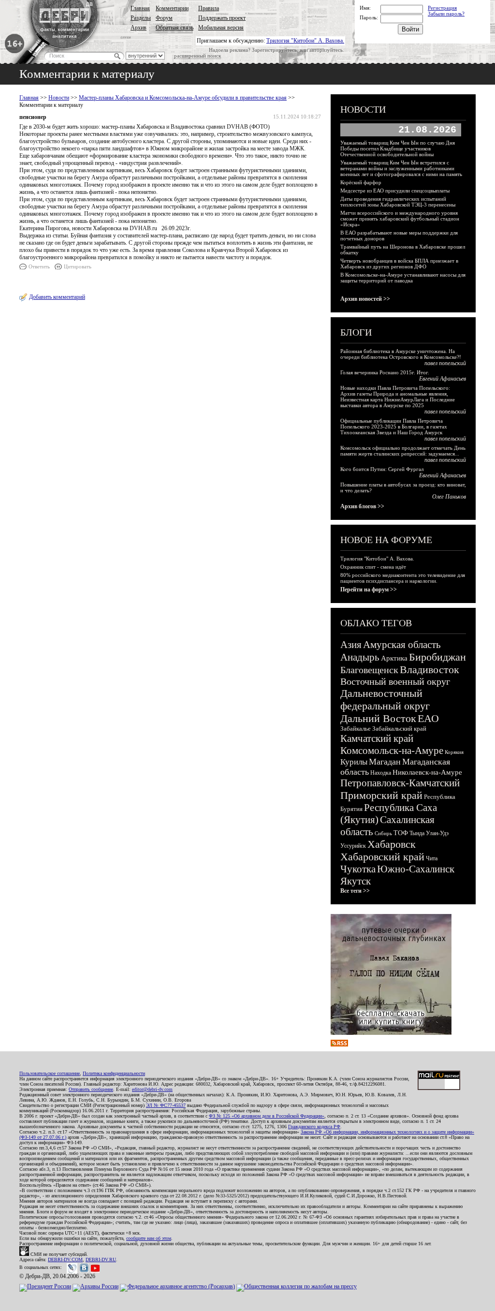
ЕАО (428, 718)
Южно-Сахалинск (415, 869)
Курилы (353, 761)
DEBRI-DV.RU (101, 1259)
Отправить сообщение (91, 1089)
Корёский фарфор (360, 182)
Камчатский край (376, 738)
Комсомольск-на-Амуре (391, 750)
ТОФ (400, 833)
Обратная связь (174, 27)
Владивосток (429, 669)
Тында (416, 833)
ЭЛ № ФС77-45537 (166, 1105)
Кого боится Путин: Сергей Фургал (381, 469)
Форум (164, 18)
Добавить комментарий (57, 297)
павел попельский (445, 363)
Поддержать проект (222, 18)
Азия (351, 644)
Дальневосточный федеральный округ (385, 699)
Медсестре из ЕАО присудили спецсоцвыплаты (395, 190)
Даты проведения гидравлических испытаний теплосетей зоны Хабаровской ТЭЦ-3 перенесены (397, 201)
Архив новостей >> (365, 298)
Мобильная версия (221, 27)
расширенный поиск (197, 56)
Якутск (355, 881)
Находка (380, 772)
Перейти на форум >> (368, 589)
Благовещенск (369, 669)
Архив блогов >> (362, 506)
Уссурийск (353, 845)
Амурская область (402, 644)
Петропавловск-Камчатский (400, 783)
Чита (431, 858)
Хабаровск (391, 844)
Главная (140, 8)
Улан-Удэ (437, 833)
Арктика (394, 658)
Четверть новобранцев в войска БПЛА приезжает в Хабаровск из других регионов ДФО (399, 263)
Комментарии (172, 8)
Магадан (385, 761)
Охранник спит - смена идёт (373, 567)
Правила (208, 8)
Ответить (39, 266)
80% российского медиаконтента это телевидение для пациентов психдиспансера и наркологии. (402, 578)
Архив (138, 27)
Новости (58, 97)
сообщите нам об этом (148, 1238)
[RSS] (339, 1044)
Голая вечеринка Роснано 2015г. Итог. (384, 372)
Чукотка (358, 869)
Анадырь (359, 657)
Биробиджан (437, 657)
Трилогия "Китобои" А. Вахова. (305, 40)
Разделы (141, 18)
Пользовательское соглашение (49, 1073)
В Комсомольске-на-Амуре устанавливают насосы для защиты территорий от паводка (403, 277)
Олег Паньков (449, 496)
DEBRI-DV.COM (65, 1259)
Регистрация (442, 8)
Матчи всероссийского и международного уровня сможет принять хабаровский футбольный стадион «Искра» (399, 218)
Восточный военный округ (395, 681)
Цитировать (77, 266)
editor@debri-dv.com (152, 1089)
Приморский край (381, 795)
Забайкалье (355, 728)
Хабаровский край (382, 857)
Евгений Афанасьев (442, 378)
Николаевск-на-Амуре (427, 772)
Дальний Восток (378, 718)
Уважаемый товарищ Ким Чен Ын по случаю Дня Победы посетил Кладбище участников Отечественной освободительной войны (397, 148)
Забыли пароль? (446, 13)
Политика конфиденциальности (114, 1073)
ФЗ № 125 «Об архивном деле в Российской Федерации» (266, 1116)
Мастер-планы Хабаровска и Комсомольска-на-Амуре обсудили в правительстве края (183, 97)
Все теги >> (355, 890)
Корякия (454, 752)
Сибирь (383, 833)
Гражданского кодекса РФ (314, 1126)
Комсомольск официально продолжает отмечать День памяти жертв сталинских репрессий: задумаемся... (403, 451)
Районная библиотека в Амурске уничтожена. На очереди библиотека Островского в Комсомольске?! (400, 354)
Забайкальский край (399, 728)
